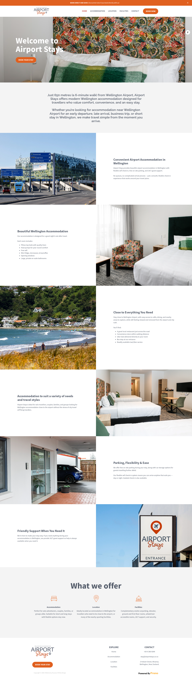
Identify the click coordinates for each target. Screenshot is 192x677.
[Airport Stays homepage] (46, 11)
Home (114, 652)
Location (113, 662)
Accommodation (114, 657)
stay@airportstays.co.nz (149, 657)
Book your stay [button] (25, 60)
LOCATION (112, 11)
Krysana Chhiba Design (59, 673)
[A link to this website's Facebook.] (188, 32)
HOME (84, 11)
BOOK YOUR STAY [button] (42, 664)
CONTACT (135, 11)
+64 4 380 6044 (149, 652)
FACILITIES (124, 11)
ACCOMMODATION (97, 11)
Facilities (114, 667)
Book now (150, 11)
